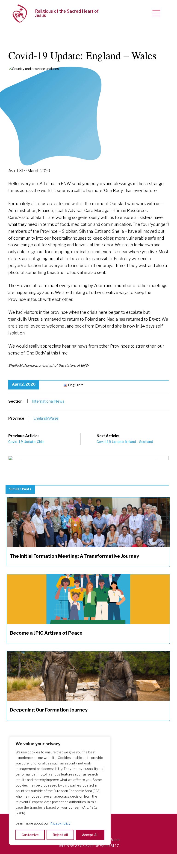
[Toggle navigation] (156, 13)
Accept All (90, 835)
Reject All (60, 835)
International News (48, 401)
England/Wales (46, 418)
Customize (30, 835)
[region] (60, 790)
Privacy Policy (60, 823)
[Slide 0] (88, 458)
